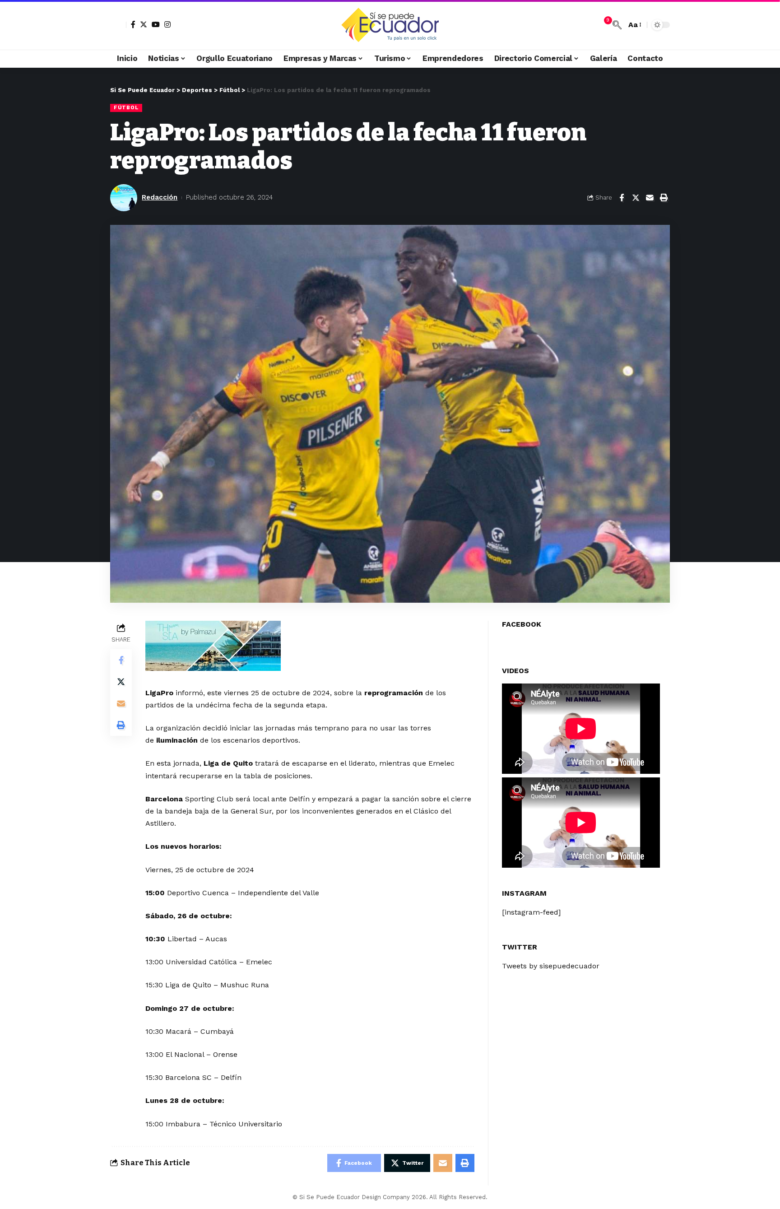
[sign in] (118, 25)
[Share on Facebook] (621, 198)
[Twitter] (143, 24)
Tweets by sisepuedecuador (550, 965)
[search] (617, 24)
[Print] (663, 198)
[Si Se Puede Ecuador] (390, 25)
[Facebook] (133, 24)
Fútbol (126, 107)
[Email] (649, 198)
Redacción (159, 197)
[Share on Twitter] (635, 198)
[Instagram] (167, 24)
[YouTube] (155, 24)
